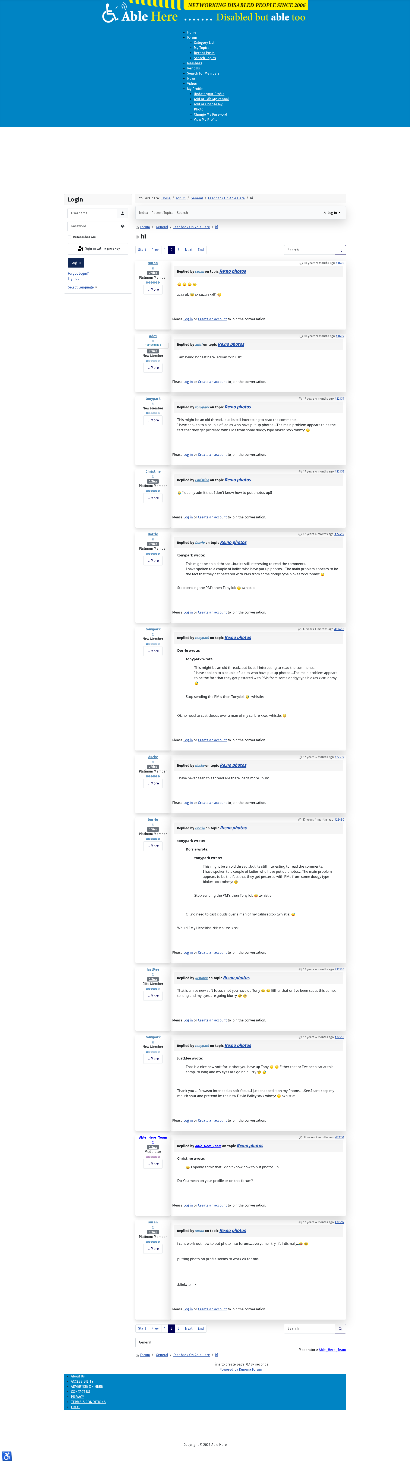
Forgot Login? (78, 273)
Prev (155, 250)
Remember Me (84, 237)
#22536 (339, 969)
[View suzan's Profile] (153, 268)
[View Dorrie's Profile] (153, 539)
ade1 (153, 336)
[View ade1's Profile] (153, 341)
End (201, 250)
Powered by (229, 1369)
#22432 (339, 471)
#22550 (339, 1037)
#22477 (339, 757)
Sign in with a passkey (102, 249)
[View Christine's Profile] (153, 476)
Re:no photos (232, 271)
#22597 (339, 1222)
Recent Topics (162, 213)
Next (188, 250)
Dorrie (153, 534)
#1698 (340, 263)
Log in (76, 262)
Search (182, 213)
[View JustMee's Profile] (153, 974)
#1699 (340, 336)
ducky (153, 757)
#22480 (339, 819)
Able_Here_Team (153, 1137)
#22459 (339, 534)
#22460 (339, 629)
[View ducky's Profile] (153, 762)
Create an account (212, 319)
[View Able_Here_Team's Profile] (153, 1142)
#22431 (339, 398)
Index (143, 213)
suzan (153, 263)
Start (142, 250)
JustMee (153, 969)
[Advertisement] (205, 159)
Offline (153, 272)
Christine (153, 471)
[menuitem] (191, 32)
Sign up (73, 279)
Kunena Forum (250, 1369)
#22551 (339, 1137)
